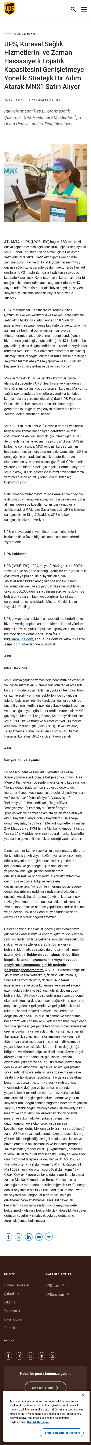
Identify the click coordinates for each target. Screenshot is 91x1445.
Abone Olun (43, 1388)
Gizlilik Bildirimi (38, 1422)
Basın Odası (13, 1319)
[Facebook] (8, 1358)
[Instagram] (30, 1358)
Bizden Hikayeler (16, 1285)
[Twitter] (19, 1358)
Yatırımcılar (12, 1311)
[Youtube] (52, 1358)
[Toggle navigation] (84, 8)
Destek (9, 1328)
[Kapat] (83, 1395)
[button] (75, 8)
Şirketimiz (11, 1294)
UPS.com (55, 1286)
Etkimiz (9, 1302)
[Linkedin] (41, 1358)
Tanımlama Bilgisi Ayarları (61, 1432)
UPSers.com (57, 1295)
